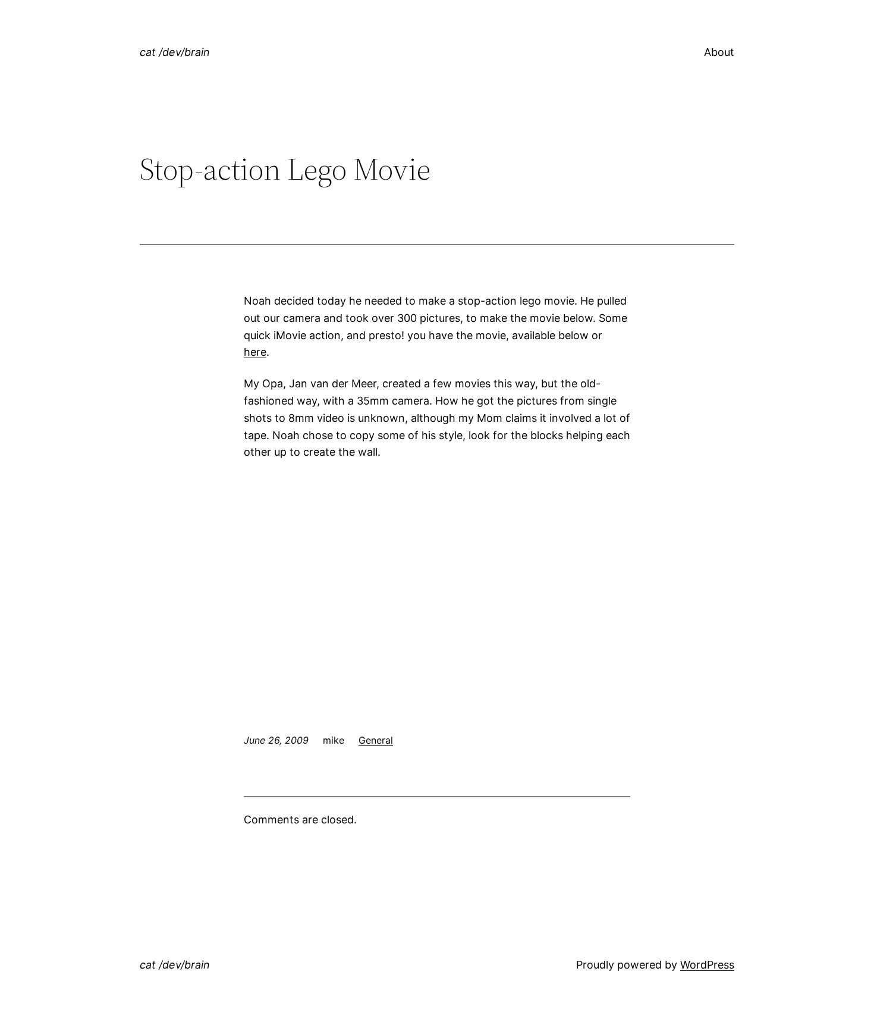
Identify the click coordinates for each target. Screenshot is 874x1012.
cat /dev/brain (175, 52)
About (719, 52)
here (255, 352)
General (376, 740)
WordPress (707, 964)
